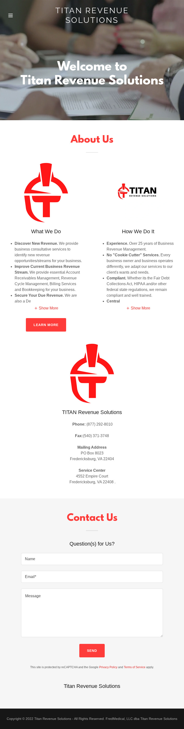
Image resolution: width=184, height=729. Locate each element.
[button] (19, 15)
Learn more (46, 325)
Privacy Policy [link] (108, 667)
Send (92, 651)
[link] (92, 21)
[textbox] (92, 559)
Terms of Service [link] (134, 667)
